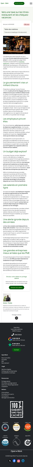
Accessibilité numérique (8, 373)
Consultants (5, 396)
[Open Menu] (31, 3)
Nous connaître (6, 358)
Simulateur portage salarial (9, 383)
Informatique (5, 392)
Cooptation (5, 386)
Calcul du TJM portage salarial (10, 385)
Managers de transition (8, 397)
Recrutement (5, 363)
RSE (3, 361)
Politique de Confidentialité (9, 371)
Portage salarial (6, 381)
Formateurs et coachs (8, 394)
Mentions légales (6, 369)
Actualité (4, 359)
